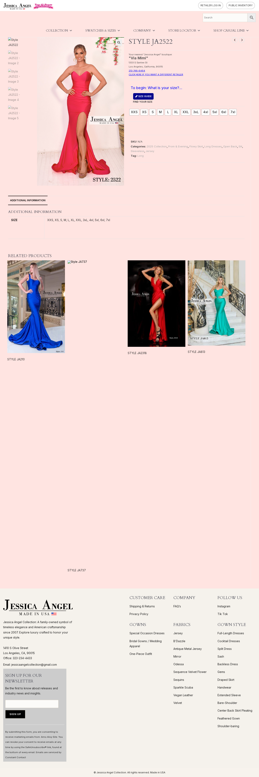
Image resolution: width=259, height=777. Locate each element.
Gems (221, 672)
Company (142, 30)
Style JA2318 (137, 353)
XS (57, 220)
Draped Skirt (226, 679)
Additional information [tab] (28, 200)
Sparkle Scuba (183, 687)
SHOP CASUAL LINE (229, 30)
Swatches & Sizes (100, 30)
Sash (221, 656)
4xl (91, 220)
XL (72, 220)
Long (140, 155)
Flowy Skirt (196, 146)
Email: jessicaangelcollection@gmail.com (30, 664)
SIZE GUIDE (145, 96)
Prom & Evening (178, 146)
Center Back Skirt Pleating (235, 710)
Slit (240, 146)
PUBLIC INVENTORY (241, 5)
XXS (50, 220)
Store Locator (182, 30)
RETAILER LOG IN (211, 5)
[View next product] (242, 40)
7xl (108, 220)
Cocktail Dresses (229, 641)
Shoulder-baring (228, 726)
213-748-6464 (137, 70)
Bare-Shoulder (227, 703)
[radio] (134, 112)
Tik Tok (223, 614)
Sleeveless (137, 151)
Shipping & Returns (142, 606)
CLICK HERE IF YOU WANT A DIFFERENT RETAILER (156, 74)
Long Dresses (213, 146)
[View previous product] (235, 40)
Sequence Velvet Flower (190, 672)
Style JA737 (77, 570)
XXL (78, 220)
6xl (102, 220)
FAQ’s (177, 606)
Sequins (178, 679)
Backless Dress (228, 664)
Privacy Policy (139, 614)
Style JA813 (196, 351)
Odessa (178, 664)
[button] (119, 42)
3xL (85, 220)
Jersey (150, 151)
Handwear (224, 687)
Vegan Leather (183, 695)
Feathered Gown (229, 718)
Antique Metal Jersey (187, 648)
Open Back (230, 146)
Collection (57, 30)
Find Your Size (142, 99)
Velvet (177, 703)
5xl (97, 220)
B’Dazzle (179, 641)
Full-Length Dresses (231, 633)
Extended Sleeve (229, 695)
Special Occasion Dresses (147, 633)
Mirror (177, 656)
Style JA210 (16, 359)
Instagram (224, 606)
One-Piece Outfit (141, 654)
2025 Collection (157, 146)
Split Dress (225, 648)
